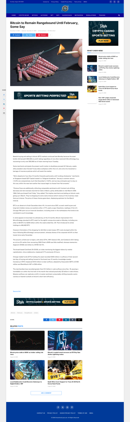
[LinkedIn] (4, 104)
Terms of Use (77, 1)
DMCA (85, 1)
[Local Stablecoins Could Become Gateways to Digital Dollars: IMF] (27, 370)
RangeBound (28, 312)
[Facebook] (4, 95)
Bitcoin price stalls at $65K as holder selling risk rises (26, 353)
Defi (57, 15)
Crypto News (24, 15)
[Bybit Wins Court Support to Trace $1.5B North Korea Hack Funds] (65, 370)
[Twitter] (4, 99)
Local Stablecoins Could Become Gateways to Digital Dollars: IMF (26, 383)
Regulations (91, 15)
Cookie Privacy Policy (66, 1)
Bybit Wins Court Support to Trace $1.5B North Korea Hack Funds (64, 383)
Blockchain (67, 15)
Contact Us (46, 1)
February (19, 312)
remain (36, 312)
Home (14, 15)
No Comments (43, 30)
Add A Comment (46, 393)
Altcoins (44, 15)
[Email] (4, 113)
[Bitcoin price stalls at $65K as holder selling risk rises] (27, 340)
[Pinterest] (4, 108)
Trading (102, 15)
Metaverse (79, 15)
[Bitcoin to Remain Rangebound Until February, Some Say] (46, 62)
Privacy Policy (55, 1)
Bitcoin (35, 15)
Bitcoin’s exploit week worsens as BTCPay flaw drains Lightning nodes (64, 353)
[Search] (119, 15)
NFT (52, 15)
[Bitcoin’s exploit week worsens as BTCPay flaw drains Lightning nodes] (65, 340)
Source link (17, 291)
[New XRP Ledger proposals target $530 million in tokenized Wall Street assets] (92, 100)
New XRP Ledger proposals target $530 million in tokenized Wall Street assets (109, 99)
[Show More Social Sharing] (50, 35)
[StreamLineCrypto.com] (65, 8)
